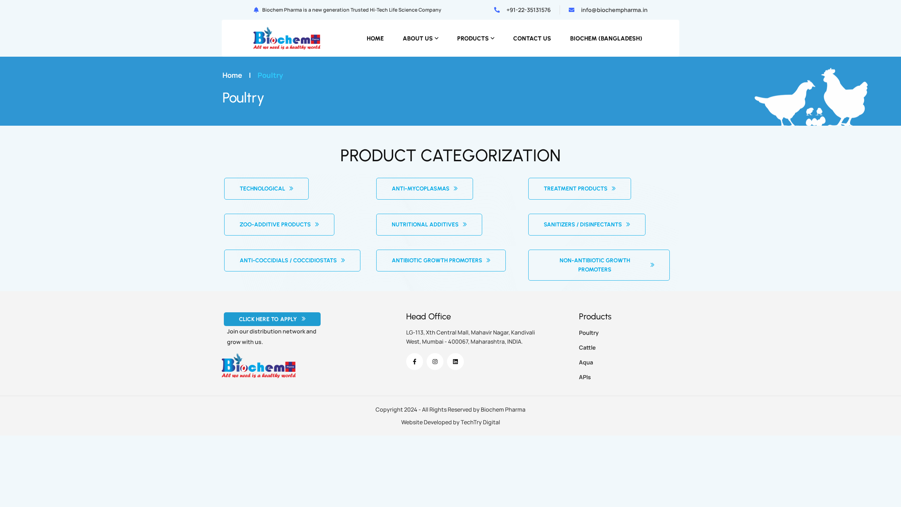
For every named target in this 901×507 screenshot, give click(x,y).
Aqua (586, 362)
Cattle (587, 347)
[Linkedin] (455, 361)
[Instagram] (435, 361)
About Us (418, 38)
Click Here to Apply (268, 319)
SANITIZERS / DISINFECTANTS (583, 224)
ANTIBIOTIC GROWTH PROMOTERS (437, 260)
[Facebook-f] (414, 361)
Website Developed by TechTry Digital (450, 422)
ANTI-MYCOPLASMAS (420, 188)
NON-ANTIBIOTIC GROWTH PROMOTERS (595, 265)
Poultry (589, 333)
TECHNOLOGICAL (262, 188)
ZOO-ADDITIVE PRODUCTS (275, 224)
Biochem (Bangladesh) (606, 38)
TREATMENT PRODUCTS (575, 188)
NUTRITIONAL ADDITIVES (425, 224)
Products (473, 38)
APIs (585, 377)
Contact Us (532, 38)
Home (375, 38)
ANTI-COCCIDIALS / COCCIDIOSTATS (288, 260)
